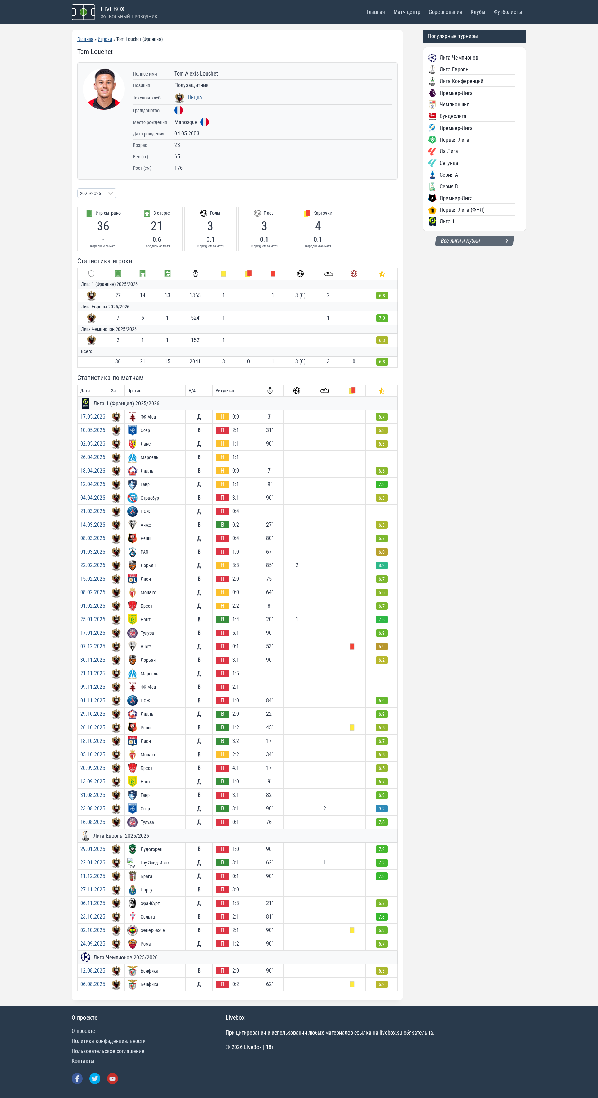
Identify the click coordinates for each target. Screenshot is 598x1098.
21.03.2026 (92, 511)
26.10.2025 (92, 727)
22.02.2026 (92, 565)
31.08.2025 (92, 795)
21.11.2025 (92, 673)
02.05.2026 (92, 443)
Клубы (478, 12)
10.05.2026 (92, 430)
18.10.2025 (92, 741)
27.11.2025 (92, 889)
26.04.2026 (92, 457)
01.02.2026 (92, 606)
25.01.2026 (92, 619)
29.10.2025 (92, 714)
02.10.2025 (92, 930)
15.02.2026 (92, 579)
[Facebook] (77, 1078)
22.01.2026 (92, 862)
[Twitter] (94, 1078)
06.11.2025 (92, 903)
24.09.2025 (92, 943)
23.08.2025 (92, 808)
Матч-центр (406, 12)
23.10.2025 (92, 916)
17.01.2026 (92, 633)
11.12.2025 (92, 876)
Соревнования (445, 12)
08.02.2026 (92, 592)
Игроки (105, 39)
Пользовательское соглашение (108, 1051)
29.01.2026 (92, 849)
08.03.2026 (92, 538)
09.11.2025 (92, 687)
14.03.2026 (92, 524)
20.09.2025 (92, 768)
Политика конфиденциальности (109, 1041)
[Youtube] (112, 1078)
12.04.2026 (92, 484)
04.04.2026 (92, 497)
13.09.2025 (92, 781)
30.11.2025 (92, 660)
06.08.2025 (92, 984)
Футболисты (508, 12)
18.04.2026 (92, 470)
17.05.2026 (92, 416)
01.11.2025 (92, 700)
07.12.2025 (92, 646)
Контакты (83, 1060)
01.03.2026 (92, 551)
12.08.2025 (92, 970)
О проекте (83, 1031)
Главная (375, 12)
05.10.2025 (92, 754)
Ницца (195, 97)
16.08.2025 (92, 822)
